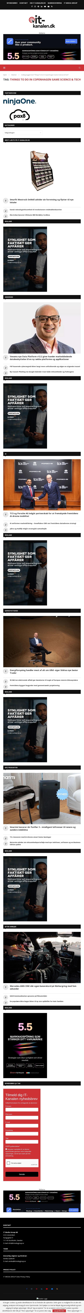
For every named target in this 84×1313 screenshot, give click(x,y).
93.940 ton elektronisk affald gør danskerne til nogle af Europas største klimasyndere (44, 680)
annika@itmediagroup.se (17, 1261)
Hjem (5, 75)
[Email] (48, 6)
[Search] (80, 68)
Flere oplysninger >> (74, 1311)
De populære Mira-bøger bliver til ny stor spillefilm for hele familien (36, 1001)
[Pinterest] (38, 6)
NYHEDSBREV (12, 3)
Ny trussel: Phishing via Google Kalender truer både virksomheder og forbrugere (42, 372)
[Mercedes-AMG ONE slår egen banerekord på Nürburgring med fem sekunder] (42, 957)
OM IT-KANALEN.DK (38, 3)
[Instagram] (35, 6)
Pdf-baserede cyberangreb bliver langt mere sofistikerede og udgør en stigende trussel (45, 366)
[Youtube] (45, 6)
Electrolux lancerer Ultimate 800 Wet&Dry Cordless (30, 215)
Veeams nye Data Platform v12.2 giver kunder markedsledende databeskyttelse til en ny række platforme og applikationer (41, 357)
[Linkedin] (41, 6)
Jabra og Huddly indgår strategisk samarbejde (28, 529)
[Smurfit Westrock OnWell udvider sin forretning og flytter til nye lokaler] (42, 171)
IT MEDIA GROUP (70, 3)
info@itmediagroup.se (16, 1243)
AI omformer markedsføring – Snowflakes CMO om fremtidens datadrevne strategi (43, 523)
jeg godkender (59, 1311)
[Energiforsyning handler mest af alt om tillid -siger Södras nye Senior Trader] (42, 641)
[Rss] (51, 6)
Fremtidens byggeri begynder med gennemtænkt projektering (35, 685)
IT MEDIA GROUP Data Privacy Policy (16, 1277)
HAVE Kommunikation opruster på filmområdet (28, 996)
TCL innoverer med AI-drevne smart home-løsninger (30, 837)
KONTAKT (24, 3)
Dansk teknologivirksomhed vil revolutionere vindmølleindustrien (36, 210)
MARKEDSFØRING (55, 3)
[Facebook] (26, 1289)
